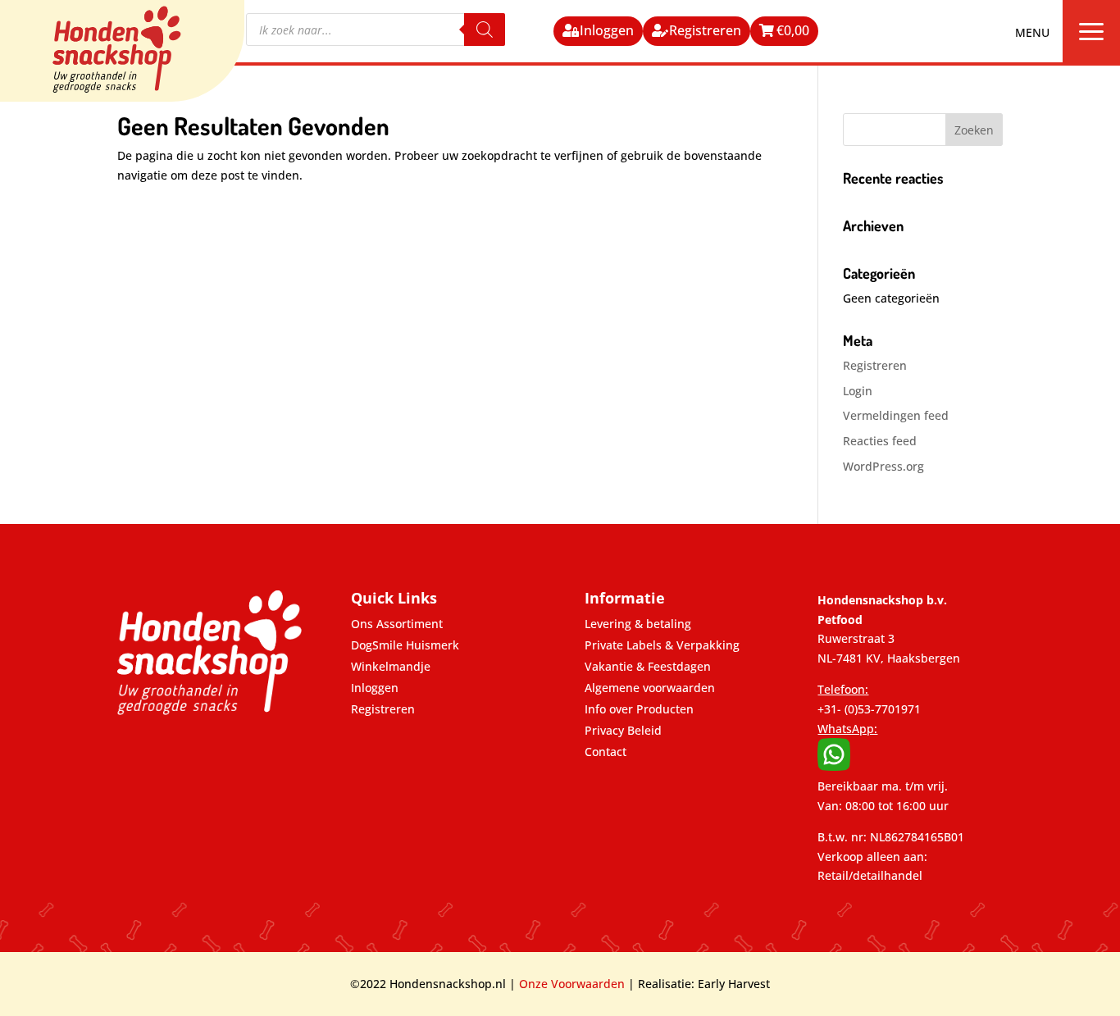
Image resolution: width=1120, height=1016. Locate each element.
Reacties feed (880, 441)
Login (857, 391)
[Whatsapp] (833, 766)
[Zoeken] (484, 29)
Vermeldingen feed (896, 415)
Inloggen (607, 30)
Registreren (705, 30)
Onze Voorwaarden (572, 983)
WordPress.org (883, 466)
